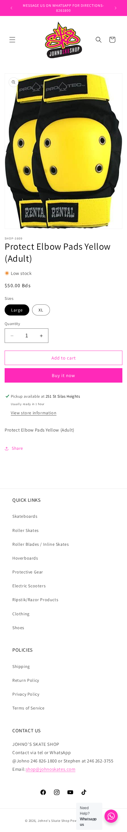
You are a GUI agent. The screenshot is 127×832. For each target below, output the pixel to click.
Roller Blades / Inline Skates (40, 544)
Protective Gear (27, 572)
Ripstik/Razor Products (35, 599)
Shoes (18, 627)
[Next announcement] (115, 8)
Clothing (21, 614)
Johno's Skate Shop (54, 820)
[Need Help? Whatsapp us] (111, 816)
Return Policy (25, 680)
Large (17, 310)
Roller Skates (25, 530)
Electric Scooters (29, 586)
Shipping (21, 666)
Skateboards (25, 516)
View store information (33, 413)
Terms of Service (28, 708)
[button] (12, 39)
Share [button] (17, 448)
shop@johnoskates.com (51, 769)
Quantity (12, 323)
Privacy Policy (25, 694)
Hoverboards (25, 558)
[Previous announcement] (11, 8)
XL (41, 310)
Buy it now (63, 375)
